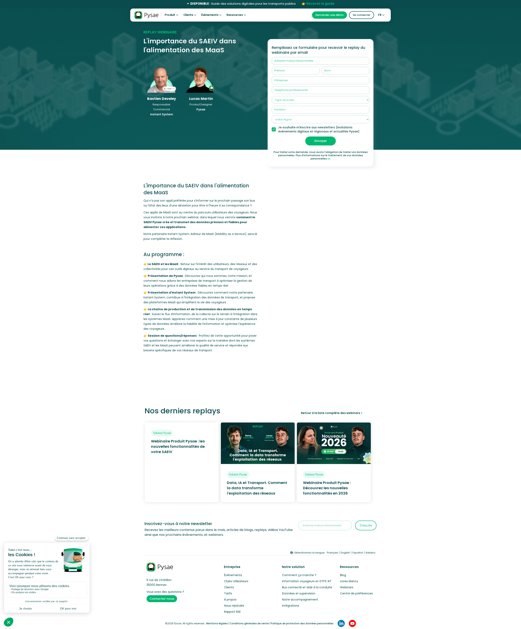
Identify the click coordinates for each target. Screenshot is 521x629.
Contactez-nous (162, 599)
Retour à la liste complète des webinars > (331, 413)
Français (332, 553)
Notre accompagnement (300, 599)
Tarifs (228, 593)
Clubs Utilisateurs (236, 581)
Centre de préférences (356, 593)
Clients (229, 587)
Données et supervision (298, 593)
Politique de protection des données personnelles (302, 623)
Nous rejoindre (234, 606)
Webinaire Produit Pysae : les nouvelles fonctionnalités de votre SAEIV (178, 446)
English (345, 553)
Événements (233, 575)
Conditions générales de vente (249, 623)
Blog (343, 575)
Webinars (346, 587)
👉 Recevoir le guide (318, 4)
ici (328, 158)
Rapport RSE (232, 612)
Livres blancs (349, 581)
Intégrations (290, 606)
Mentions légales (217, 623)
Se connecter (361, 15)
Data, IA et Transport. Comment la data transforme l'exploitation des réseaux (257, 488)
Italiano (370, 553)
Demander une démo (329, 15)
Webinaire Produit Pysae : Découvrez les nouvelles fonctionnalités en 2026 (327, 488)
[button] (172, 15)
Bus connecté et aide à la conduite (307, 587)
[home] (146, 15)
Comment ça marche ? (299, 575)
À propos (230, 599)
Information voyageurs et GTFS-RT (307, 581)
